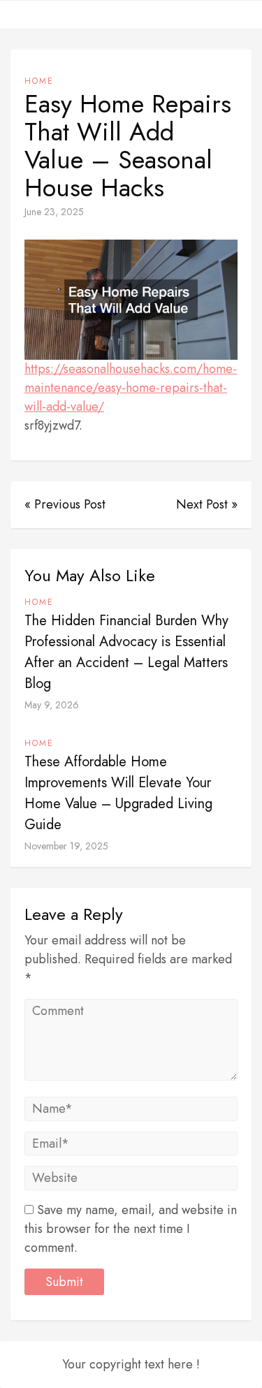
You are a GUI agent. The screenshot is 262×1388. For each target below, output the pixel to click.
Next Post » (207, 504)
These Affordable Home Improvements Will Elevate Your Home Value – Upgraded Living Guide (118, 793)
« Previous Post (64, 504)
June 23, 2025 (54, 212)
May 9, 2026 (51, 705)
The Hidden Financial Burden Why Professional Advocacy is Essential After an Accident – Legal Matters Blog (126, 652)
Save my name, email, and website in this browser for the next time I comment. (130, 1229)
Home (39, 81)
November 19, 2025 (66, 846)
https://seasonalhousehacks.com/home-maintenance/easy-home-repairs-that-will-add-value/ (130, 388)
